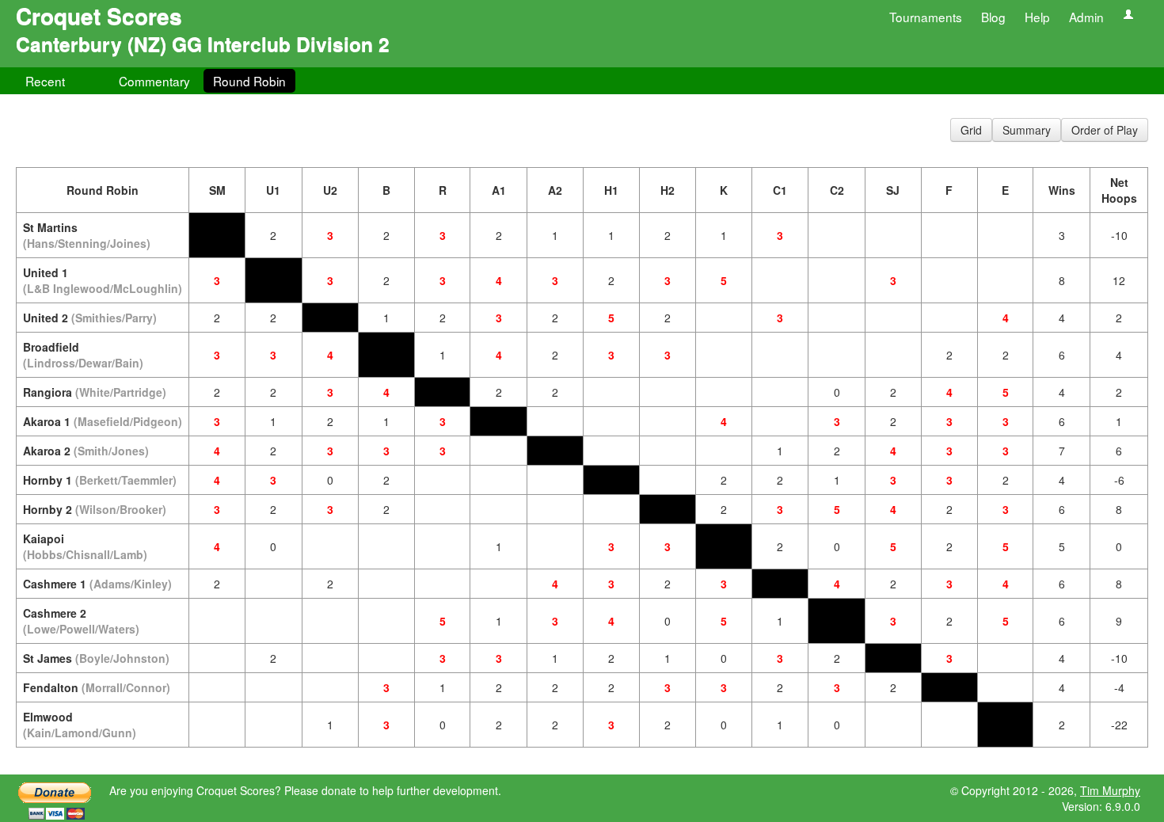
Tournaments (925, 16)
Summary (1026, 130)
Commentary (154, 80)
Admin (1086, 16)
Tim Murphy (1110, 790)
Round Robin (249, 80)
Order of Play (1104, 130)
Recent (45, 80)
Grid (971, 130)
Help (1037, 16)
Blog (993, 16)
